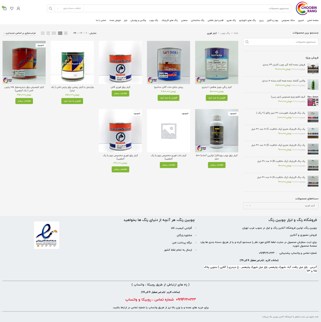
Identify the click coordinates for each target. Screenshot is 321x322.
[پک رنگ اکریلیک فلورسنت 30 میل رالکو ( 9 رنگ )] (313, 116)
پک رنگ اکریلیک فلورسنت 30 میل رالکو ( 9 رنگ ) (280, 113)
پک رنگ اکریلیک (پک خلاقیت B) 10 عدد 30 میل (281, 161)
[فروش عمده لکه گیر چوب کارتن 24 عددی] (313, 68)
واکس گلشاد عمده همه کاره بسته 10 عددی (283, 80)
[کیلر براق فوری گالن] (120, 62)
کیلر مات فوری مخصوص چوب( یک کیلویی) (168, 157)
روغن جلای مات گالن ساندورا (168, 87)
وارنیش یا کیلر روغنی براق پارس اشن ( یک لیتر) (72, 89)
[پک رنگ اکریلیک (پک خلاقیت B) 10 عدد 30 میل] (313, 165)
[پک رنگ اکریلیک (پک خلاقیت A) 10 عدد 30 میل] (313, 181)
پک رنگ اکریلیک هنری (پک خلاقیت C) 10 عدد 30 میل (278, 129)
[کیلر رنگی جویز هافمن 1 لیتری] (216, 62)
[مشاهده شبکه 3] (48, 33)
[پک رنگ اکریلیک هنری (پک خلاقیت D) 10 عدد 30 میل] (313, 149)
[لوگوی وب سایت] (306, 8)
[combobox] (280, 205)
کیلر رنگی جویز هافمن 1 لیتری (217, 87)
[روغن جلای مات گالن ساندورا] (168, 62)
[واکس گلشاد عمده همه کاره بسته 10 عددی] (313, 84)
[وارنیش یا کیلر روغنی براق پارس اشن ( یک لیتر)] (72, 62)
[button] (217, 98)
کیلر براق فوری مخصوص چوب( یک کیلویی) (120, 157)
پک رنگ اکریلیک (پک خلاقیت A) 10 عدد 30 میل (281, 177)
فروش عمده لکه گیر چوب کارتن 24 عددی (284, 64)
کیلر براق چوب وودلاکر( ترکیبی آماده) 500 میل (216, 157)
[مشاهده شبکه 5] (60, 33)
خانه (236, 33)
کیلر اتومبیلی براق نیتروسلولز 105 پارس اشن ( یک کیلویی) (24, 89)
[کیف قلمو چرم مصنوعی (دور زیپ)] (313, 100)
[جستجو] (51, 8)
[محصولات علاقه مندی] (11, 8)
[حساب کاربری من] (18, 8)
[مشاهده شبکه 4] (42, 33)
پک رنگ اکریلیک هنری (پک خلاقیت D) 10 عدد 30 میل (278, 145)
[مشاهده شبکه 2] (65, 33)
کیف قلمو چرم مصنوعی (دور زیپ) (288, 97)
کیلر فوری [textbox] (311, 205)
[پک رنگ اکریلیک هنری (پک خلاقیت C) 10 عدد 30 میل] (313, 132)
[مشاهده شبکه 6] (54, 33)
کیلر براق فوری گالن (120, 87)
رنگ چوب (225, 33)
